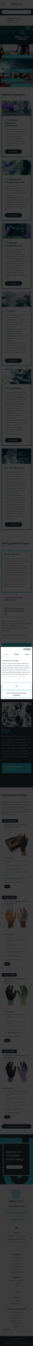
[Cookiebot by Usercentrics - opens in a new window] (23, 649)
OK (16, 686)
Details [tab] (16, 654)
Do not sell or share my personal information (16, 694)
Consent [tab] (6, 654)
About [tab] (27, 654)
